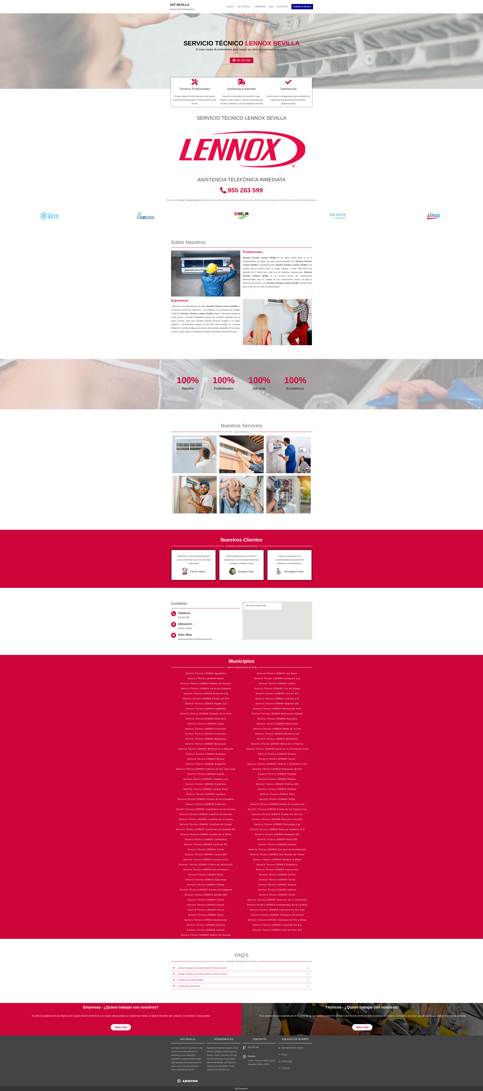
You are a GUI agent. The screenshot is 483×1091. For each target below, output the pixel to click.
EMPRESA (260, 7)
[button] (251, 6)
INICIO (230, 7)
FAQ (271, 7)
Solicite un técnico (302, 7)
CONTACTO (282, 7)
